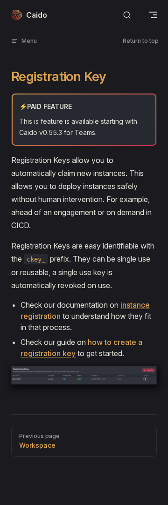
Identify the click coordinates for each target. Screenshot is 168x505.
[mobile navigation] (153, 15)
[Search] (127, 15)
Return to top (141, 40)
